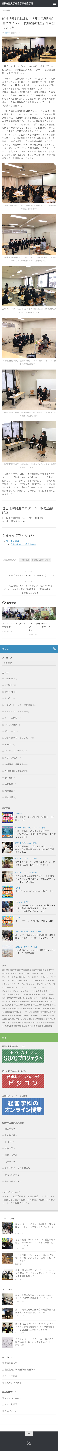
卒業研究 (18, 998)
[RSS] (54, 649)
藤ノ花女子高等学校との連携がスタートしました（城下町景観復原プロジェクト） (35, 1297)
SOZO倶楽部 (11, 1404)
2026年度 (5, 973)
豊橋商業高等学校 (29, 1022)
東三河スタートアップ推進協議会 (26, 1012)
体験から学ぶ (11, 1154)
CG (11, 973)
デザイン (40, 984)
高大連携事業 (47, 1026)
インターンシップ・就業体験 (18, 704)
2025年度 (50, 970)
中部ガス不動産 (48, 994)
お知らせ (9, 691)
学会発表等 (12, 1001)
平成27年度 (47, 1005)
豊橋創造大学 (11, 1362)
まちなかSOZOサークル (21, 977)
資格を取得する (12, 1174)
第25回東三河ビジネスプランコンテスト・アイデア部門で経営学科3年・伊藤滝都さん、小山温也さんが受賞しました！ (35, 1326)
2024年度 (42, 970)
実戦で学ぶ (10, 1148)
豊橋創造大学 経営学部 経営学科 (20, 1369)
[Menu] (54, 3)
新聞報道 (8, 1012)
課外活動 (49, 1019)
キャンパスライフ (13, 1181)
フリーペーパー (11, 987)
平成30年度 (24, 560)
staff (7, 33)
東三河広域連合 (46, 1012)
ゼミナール (10, 731)
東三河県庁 (16, 1015)
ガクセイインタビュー (15, 711)
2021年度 (20, 970)
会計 (4, 998)
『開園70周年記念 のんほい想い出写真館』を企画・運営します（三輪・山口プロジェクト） (35, 1257)
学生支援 (6, 10)
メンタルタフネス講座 (30, 991)
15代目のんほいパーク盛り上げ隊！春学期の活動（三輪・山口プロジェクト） (35, 863)
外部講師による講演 (14, 770)
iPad (14, 973)
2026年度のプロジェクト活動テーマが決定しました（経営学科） (35, 952)
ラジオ (42, 991)
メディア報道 (11, 757)
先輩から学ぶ (11, 1161)
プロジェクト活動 (13, 751)
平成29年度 (12, 1008)
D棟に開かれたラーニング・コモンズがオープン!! (40, 626)
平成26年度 (37, 1005)
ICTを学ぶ (9, 1141)
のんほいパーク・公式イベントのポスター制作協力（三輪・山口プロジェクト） (35, 1340)
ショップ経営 (11, 724)
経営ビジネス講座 (13, 1382)
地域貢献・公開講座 (14, 764)
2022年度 (27, 970)
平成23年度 (9, 1005)
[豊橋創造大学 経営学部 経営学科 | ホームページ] (23, 3)
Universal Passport (13, 1397)
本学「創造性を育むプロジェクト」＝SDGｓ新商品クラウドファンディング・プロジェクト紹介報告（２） (35, 1273)
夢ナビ (36, 998)
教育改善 (9, 790)
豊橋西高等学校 (20, 1026)
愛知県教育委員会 (34, 1008)
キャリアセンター (30, 980)
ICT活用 (8, 685)
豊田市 (30, 1026)
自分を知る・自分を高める (23, 544)
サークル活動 (11, 718)
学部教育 (9, 784)
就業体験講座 (23, 1001)
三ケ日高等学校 (34, 994)
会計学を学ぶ (11, 1135)
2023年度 (35, 970)
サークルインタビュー (27, 984)
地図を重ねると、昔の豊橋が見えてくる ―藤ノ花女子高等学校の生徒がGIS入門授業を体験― (34, 849)
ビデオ (8, 744)
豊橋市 (39, 1022)
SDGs (18, 973)
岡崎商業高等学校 (36, 1001)
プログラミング (45, 987)
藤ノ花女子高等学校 (37, 1019)
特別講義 (42, 1015)
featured (9, 678)
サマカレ (13, 984)
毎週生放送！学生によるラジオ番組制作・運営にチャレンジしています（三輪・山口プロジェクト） (35, 1242)
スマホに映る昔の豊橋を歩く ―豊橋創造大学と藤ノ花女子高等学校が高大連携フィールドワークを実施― (35, 878)
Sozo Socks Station (28, 973)
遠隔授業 (37, 1026)
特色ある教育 (12, 540)
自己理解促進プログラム (41, 560)
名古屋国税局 (27, 998)
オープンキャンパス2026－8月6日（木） (34, 891)
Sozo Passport (12, 1410)
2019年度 (5, 970)
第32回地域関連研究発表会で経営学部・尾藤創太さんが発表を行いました (35, 1311)
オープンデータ (16, 980)
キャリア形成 (44, 980)
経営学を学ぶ (11, 1128)
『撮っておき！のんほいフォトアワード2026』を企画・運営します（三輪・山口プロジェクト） (35, 834)
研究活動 (9, 797)
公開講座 (10, 998)
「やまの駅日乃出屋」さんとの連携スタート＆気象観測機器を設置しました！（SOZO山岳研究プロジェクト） (35, 908)
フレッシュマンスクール (28, 987)
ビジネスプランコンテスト (17, 737)
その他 (8, 698)
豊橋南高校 (16, 1022)
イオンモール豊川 (39, 977)
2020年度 (13, 970)
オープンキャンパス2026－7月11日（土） (34, 920)
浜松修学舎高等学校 (30, 1015)
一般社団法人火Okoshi (19, 994)
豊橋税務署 (9, 1026)
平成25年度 (28, 1005)
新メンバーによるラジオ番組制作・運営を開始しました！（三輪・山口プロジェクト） (35, 937)
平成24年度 (18, 1005)
